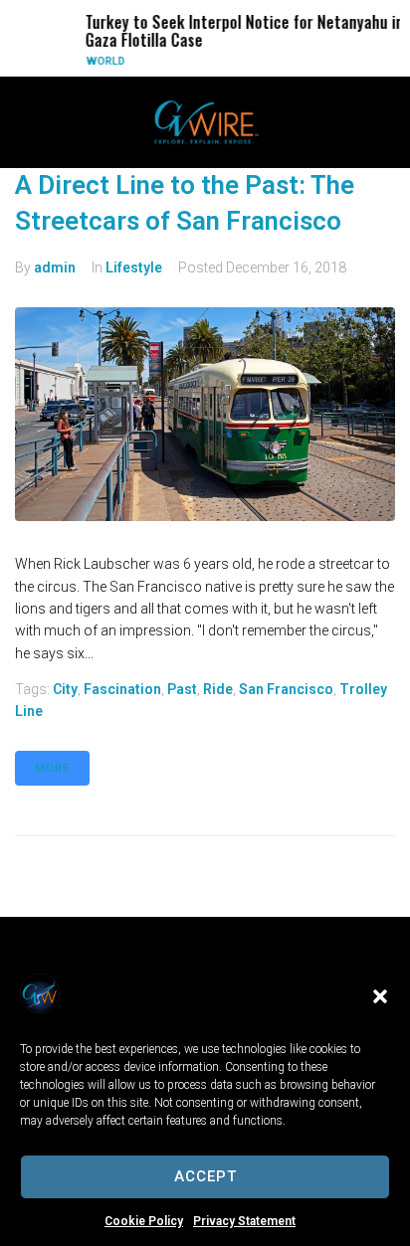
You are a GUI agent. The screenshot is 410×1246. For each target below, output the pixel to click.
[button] (380, 996)
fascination (122, 689)
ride (218, 689)
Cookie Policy (143, 1221)
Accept (205, 1176)
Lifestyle (133, 267)
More (52, 768)
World (98, 61)
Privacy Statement (244, 1221)
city (65, 689)
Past (182, 689)
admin (55, 267)
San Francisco (286, 689)
